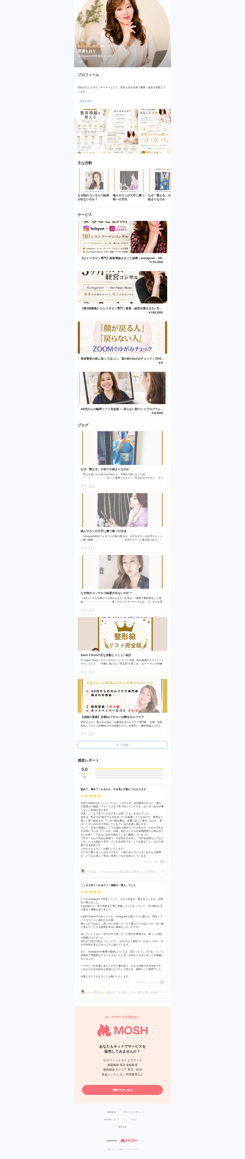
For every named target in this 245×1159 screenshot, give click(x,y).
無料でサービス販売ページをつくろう (122, 1149)
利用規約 (111, 1112)
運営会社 (122, 1126)
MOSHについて (111, 1119)
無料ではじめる (122, 1090)
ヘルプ (133, 1119)
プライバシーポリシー (133, 1112)
